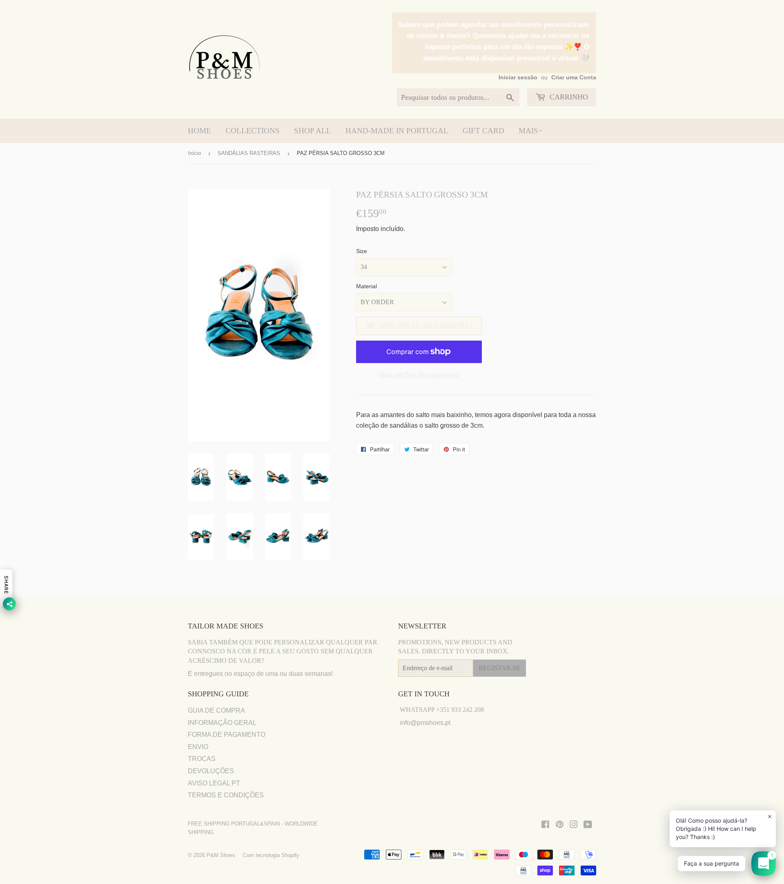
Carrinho (568, 97)
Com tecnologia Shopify (271, 855)
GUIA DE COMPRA (216, 710)
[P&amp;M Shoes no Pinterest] (559, 825)
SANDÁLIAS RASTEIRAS (249, 153)
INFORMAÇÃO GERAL (222, 722)
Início (194, 153)
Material (366, 286)
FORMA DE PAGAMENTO (226, 734)
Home (199, 130)
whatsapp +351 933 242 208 (442, 709)
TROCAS (202, 758)
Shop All (312, 130)
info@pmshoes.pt (425, 722)
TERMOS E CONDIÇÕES (226, 795)
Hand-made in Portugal (396, 130)
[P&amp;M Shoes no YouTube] (588, 825)
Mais (528, 130)
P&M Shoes (221, 855)
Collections (252, 130)
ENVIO (198, 746)
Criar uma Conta (573, 77)
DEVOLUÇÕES (211, 770)
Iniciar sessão (518, 77)
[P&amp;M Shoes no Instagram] (574, 825)
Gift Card (483, 130)
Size (361, 251)
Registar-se (500, 667)
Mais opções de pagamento (419, 374)
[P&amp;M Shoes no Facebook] (545, 825)
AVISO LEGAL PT (214, 783)
